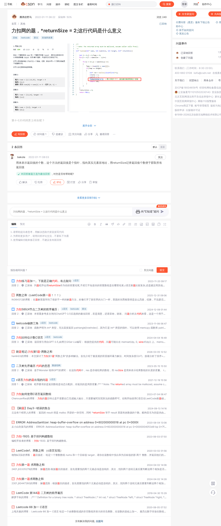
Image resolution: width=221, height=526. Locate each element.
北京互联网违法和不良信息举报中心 (194, 96)
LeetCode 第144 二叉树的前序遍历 (39, 493)
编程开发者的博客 (21, 440)
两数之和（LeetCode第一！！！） (39, 295)
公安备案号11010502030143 (194, 92)
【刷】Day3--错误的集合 (33, 408)
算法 (36, 37)
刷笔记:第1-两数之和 (34, 351)
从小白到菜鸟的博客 (22, 426)
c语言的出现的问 (32, 379)
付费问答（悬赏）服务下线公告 (193, 22)
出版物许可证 (193, 110)
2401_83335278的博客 (24, 469)
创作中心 (207, 4)
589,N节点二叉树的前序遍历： (38, 309)
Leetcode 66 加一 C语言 (31, 507)
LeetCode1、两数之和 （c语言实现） (39, 450)
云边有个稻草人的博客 (24, 412)
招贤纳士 (194, 80)
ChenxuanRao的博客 (23, 398)
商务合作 (208, 80)
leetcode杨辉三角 (27, 323)
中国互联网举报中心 (185, 101)
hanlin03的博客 (20, 356)
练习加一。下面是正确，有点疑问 (43, 281)
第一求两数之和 (30, 479)
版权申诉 (179, 110)
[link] (14, 23)
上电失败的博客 (20, 511)
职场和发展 (47, 37)
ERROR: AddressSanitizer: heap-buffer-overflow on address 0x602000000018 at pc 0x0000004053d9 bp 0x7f (89, 422)
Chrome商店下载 (184, 105)
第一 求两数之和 (30, 464)
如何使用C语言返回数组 (33, 394)
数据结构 (56, 365)
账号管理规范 (202, 105)
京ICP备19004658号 (186, 87)
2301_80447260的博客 (24, 483)
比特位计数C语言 (29, 337)
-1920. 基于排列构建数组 (34, 436)
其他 (22, 23)
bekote (21, 157)
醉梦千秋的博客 (20, 497)
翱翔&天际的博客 (21, 454)
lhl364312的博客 (21, 299)
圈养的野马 (26, 17)
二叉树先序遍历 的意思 (33, 365)
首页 (14, 23)
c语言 (76, 280)
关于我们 (179, 80)
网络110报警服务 (207, 101)
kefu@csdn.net (202, 72)
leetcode (25, 37)
